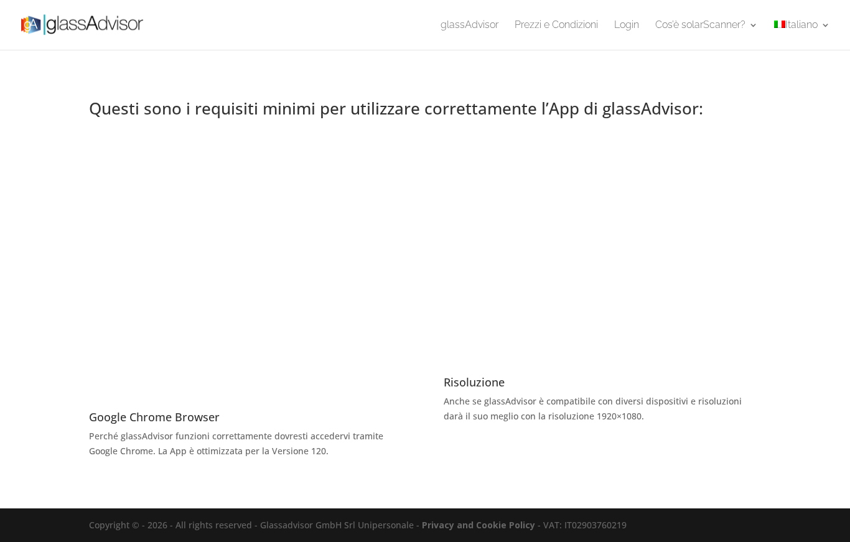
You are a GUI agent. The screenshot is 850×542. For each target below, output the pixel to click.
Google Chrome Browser (154, 416)
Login (626, 25)
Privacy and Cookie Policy (478, 525)
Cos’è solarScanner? (700, 25)
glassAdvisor (469, 25)
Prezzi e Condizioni (556, 25)
